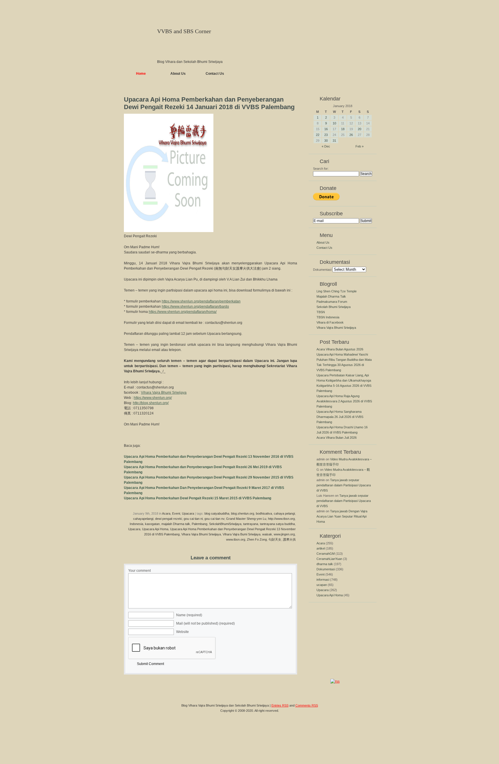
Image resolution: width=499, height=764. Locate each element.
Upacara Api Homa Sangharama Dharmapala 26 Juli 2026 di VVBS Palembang (339, 417)
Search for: (321, 168)
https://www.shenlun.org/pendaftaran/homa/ (183, 312)
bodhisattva (264, 513)
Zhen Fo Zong (257, 539)
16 (326, 129)
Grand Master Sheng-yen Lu (246, 518)
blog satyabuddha (216, 513)
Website (182, 632)
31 (334, 140)
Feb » (359, 146)
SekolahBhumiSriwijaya (225, 524)
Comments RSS (306, 705)
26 (351, 135)
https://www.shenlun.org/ (153, 398)
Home (141, 74)
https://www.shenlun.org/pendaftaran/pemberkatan (201, 301)
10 (334, 123)
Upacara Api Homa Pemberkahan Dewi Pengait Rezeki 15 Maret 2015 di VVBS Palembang (197, 498)
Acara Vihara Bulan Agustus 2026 (339, 349)
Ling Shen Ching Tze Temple (336, 291)
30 (326, 140)
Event (176, 513)
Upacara (188, 513)
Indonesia (136, 524)
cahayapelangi (143, 518)
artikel (320, 548)
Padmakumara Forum (331, 301)
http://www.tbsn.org (281, 518)
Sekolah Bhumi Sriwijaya (333, 307)
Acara (166, 513)
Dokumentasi (322, 269)
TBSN (320, 312)
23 (326, 135)
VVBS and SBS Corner (184, 31)
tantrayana (250, 524)
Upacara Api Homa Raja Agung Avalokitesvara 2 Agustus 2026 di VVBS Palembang (344, 401)
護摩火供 (289, 539)
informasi (322, 579)
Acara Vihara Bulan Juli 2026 (336, 437)
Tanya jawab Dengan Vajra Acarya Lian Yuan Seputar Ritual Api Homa (341, 516)
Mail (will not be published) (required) (205, 623)
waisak (267, 534)
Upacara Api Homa (155, 529)
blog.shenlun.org (242, 513)
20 (359, 129)
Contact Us (215, 74)
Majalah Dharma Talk (331, 296)
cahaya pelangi (284, 513)
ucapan (321, 584)
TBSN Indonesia (327, 317)
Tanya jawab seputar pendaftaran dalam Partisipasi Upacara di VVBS (343, 485)
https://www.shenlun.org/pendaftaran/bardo (195, 307)
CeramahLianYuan (329, 559)
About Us (178, 74)
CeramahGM (325, 553)
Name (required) (189, 615)
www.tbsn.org (235, 539)
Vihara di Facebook (330, 322)
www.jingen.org (284, 534)
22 (317, 135)
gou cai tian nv (214, 518)
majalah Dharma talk (175, 524)
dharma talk (324, 564)
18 (343, 129)
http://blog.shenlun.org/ (151, 403)
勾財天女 (275, 539)
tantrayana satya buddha (277, 524)
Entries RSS (279, 705)
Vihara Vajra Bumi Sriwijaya (241, 534)
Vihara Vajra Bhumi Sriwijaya (164, 393)
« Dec (326, 146)
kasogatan (152, 524)
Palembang (199, 524)
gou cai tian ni (193, 518)
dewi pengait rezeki (168, 518)
